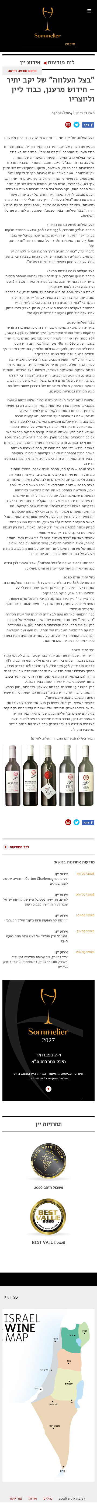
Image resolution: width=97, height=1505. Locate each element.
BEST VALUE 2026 (48, 1242)
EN (6, 1297)
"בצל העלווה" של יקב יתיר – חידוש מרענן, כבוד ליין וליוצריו (50, 89)
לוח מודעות (61, 62)
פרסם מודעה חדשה (22, 70)
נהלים (47, 1498)
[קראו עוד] (48, 1089)
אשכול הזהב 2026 (48, 1187)
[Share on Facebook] (88, 125)
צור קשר (15, 1498)
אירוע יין (30, 62)
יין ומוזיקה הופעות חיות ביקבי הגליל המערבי (37, 920)
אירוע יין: (61, 873)
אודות (33, 1498)
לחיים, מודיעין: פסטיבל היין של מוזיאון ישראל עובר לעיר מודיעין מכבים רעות (35, 902)
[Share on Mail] (68, 125)
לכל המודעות (19, 847)
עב (15, 1297)
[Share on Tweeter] (76, 125)
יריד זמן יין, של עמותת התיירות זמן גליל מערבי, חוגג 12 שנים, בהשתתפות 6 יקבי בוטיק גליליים (35, 962)
